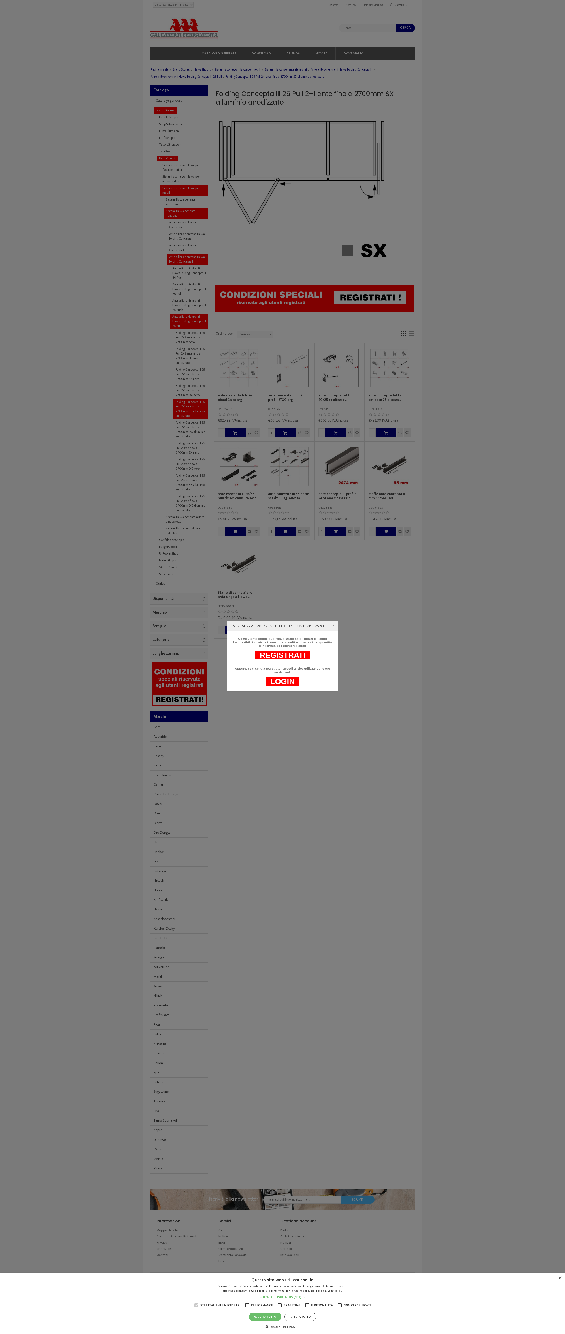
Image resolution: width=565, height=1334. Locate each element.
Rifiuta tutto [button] (300, 1317)
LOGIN (282, 681)
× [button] (560, 1278)
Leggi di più (335, 1291)
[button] (282, 1297)
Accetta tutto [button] (265, 1317)
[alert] (282, 1303)
